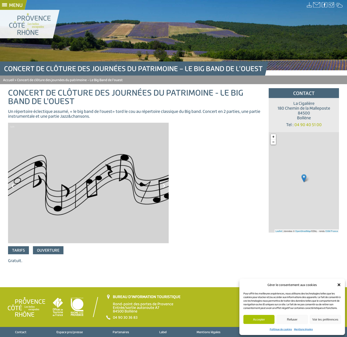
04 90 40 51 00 (308, 125)
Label (163, 332)
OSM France (331, 231)
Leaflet (279, 231)
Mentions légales (303, 329)
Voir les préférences (325, 319)
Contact (21, 332)
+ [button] (273, 137)
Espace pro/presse (69, 332)
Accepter (259, 319)
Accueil (8, 80)
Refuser (292, 319)
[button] (339, 285)
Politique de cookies (281, 329)
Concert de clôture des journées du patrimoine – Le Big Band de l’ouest (70, 80)
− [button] (273, 142)
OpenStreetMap (303, 231)
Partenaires (121, 332)
